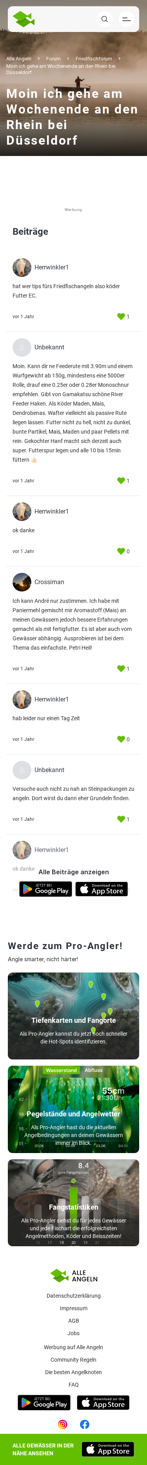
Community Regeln (73, 1360)
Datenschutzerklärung (74, 1296)
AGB (73, 1321)
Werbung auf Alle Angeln (73, 1347)
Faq (74, 1385)
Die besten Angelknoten (73, 1372)
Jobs (73, 1333)
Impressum (73, 1308)
